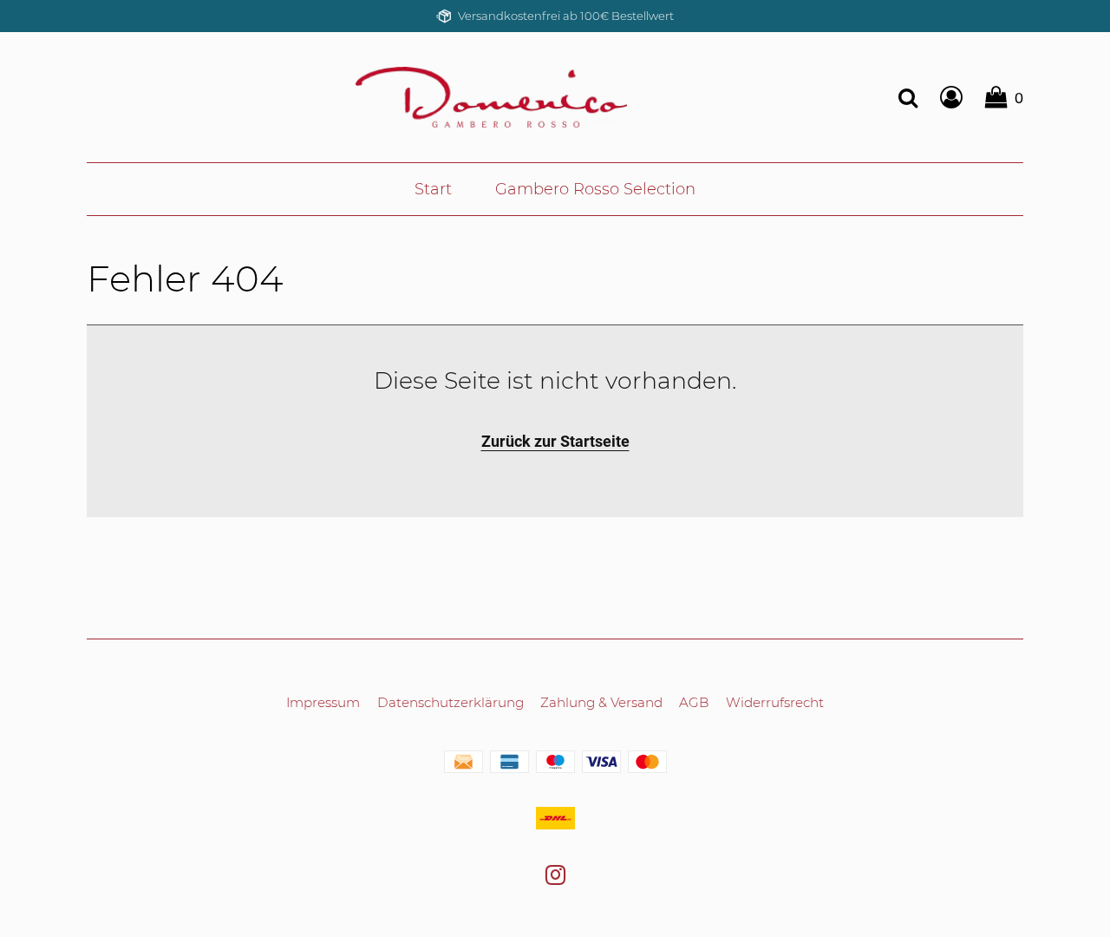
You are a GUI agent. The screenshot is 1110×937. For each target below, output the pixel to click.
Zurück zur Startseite (555, 441)
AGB (693, 702)
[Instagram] (555, 878)
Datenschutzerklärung (450, 702)
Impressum (323, 702)
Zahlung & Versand (601, 702)
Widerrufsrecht (775, 702)
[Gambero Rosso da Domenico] (491, 96)
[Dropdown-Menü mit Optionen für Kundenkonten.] (951, 97)
